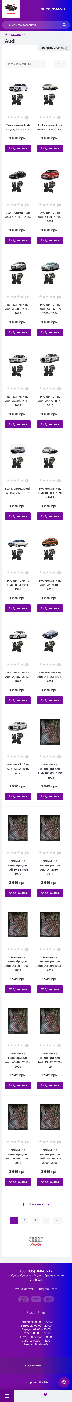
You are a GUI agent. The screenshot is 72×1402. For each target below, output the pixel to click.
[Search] (64, 25)
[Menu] (7, 1396)
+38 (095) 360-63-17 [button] (36, 1271)
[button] (52, 9)
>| (57, 1220)
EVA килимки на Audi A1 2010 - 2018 (50, 585)
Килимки (16, 34)
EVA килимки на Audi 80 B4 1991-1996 (17, 585)
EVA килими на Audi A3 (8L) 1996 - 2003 (49, 217)
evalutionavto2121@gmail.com (36, 1289)
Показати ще (38, 1204)
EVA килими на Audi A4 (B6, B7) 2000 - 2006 (50, 309)
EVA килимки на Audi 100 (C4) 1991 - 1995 (50, 493)
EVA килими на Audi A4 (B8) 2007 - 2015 (17, 401)
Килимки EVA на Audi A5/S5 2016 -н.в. (17, 768)
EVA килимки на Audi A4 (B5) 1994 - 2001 (50, 677)
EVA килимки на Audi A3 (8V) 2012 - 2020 (17, 677)
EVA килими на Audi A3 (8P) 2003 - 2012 (17, 309)
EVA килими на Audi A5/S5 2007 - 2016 (50, 401)
